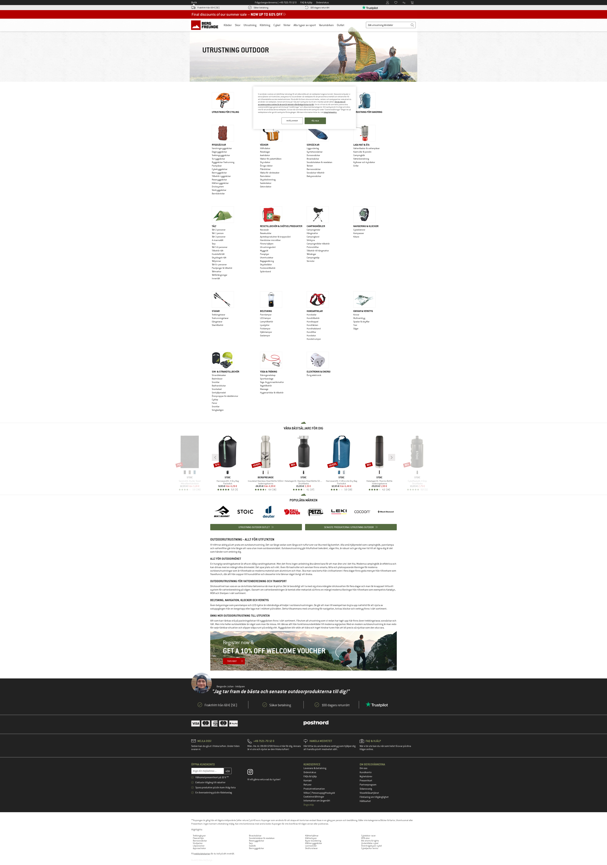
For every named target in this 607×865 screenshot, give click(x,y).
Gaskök (252, 845)
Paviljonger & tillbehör (222, 268)
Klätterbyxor (311, 838)
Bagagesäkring (267, 261)
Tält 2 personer (219, 229)
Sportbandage (266, 378)
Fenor (214, 403)
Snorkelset (217, 389)
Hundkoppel (312, 321)
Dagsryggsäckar (219, 151)
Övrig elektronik (314, 375)
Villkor (307, 792)
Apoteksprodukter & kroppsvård (275, 236)
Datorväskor (265, 186)
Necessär (264, 229)
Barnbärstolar (218, 193)
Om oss (363, 768)
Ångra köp (309, 804)
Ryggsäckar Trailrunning (223, 162)
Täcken (310, 165)
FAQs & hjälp (310, 776)
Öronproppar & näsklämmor (225, 396)
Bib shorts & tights (370, 840)
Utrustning (250, 25)
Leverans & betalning (315, 768)
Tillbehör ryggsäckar (221, 176)
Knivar (356, 314)
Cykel (276, 25)
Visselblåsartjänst (369, 792)
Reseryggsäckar (219, 179)
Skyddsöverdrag (268, 179)
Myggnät (264, 250)
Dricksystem (218, 186)
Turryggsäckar (218, 158)
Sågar (356, 328)
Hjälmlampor (266, 332)
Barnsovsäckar (314, 169)
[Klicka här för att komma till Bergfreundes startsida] (205, 25)
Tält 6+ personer (219, 264)
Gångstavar (217, 321)
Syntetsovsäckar (315, 151)
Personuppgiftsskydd (323, 792)
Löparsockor (199, 845)
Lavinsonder (311, 845)
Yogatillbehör (266, 385)
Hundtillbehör (313, 318)
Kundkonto (365, 772)
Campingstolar (313, 229)
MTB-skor (365, 838)
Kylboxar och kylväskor (364, 162)
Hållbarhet (365, 801)
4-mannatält (217, 240)
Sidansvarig (366, 788)
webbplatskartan (202, 853)
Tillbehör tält (217, 250)
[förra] (215, 457)
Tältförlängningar (219, 275)
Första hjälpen (266, 243)
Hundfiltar (311, 332)
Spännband (265, 271)
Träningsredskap (268, 375)
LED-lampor (265, 318)
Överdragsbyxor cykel (371, 845)
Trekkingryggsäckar (221, 155)
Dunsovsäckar (313, 155)
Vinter (286, 25)
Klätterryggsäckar (220, 183)
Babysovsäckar (314, 176)
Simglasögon (218, 410)
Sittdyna (311, 240)
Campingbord (313, 236)
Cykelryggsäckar (219, 169)
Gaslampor (265, 335)
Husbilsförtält (218, 254)
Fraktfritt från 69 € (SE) (208, 7)
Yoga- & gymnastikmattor (272, 382)
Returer (307, 784)
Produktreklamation (314, 788)
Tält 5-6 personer (219, 247)
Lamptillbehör (266, 321)
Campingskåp (313, 257)
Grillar (356, 165)
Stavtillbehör (217, 325)
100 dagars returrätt (319, 7)
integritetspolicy (330, 112)
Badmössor (217, 378)
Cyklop (215, 399)
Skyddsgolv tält (219, 257)
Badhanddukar (219, 385)
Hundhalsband (314, 328)
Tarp (214, 243)
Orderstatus (310, 772)
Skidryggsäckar (219, 190)
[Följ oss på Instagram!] (252, 772)
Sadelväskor (265, 183)
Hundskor (311, 335)
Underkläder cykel (369, 843)
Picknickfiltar (313, 247)
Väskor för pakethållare (270, 158)
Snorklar (216, 382)
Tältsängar (311, 254)
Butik (194, 2)
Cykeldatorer (359, 229)
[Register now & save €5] (303, 651)
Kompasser (358, 233)
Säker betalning (261, 7)
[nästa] (391, 457)
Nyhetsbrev (366, 776)
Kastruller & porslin (362, 151)
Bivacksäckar (313, 158)
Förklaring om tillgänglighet (374, 797)
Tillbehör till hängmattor (318, 250)
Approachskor (199, 848)
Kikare (356, 236)
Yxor (355, 325)
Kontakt (308, 780)
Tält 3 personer (219, 236)
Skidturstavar (311, 848)
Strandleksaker (219, 375)
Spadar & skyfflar (361, 321)
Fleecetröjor (198, 838)
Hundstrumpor (314, 339)
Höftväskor (265, 148)
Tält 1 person (218, 233)
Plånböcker (265, 169)
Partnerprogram (368, 784)
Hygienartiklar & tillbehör (272, 392)
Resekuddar (265, 233)
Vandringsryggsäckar (222, 148)
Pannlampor (266, 314)
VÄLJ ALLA (315, 121)
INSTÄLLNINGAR (292, 121)
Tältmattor (216, 271)
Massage (264, 389)
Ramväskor (265, 176)
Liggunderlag (313, 148)
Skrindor (311, 261)
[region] (304, 107)
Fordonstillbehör (268, 268)
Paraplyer (264, 254)
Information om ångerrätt (317, 800)
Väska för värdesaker (269, 172)
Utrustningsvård (268, 247)
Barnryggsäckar (219, 172)
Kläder (228, 25)
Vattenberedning (361, 158)
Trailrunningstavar (220, 318)
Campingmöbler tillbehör (318, 243)
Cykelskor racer (368, 835)
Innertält (216, 278)
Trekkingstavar (218, 314)
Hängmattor (312, 233)
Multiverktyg (359, 318)
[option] (222, 512)
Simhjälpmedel (219, 392)
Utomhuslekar (266, 257)
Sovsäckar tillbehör (316, 172)
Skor (237, 25)
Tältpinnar (216, 261)
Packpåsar (217, 165)
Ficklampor (265, 328)
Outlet (340, 25)
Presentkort (366, 780)
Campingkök (359, 155)
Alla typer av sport (305, 25)
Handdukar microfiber (270, 240)
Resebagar (265, 151)
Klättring (265, 25)
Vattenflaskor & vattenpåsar (366, 148)
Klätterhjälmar (312, 835)
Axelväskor (265, 155)
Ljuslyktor (265, 325)
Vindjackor (198, 843)
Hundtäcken (312, 325)
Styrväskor (265, 162)
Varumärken (326, 25)
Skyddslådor (266, 264)
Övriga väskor (266, 165)
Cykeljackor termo (369, 848)
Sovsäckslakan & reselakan (319, 162)
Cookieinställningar (314, 796)
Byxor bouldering (313, 840)
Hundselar (311, 314)
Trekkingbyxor (199, 835)
